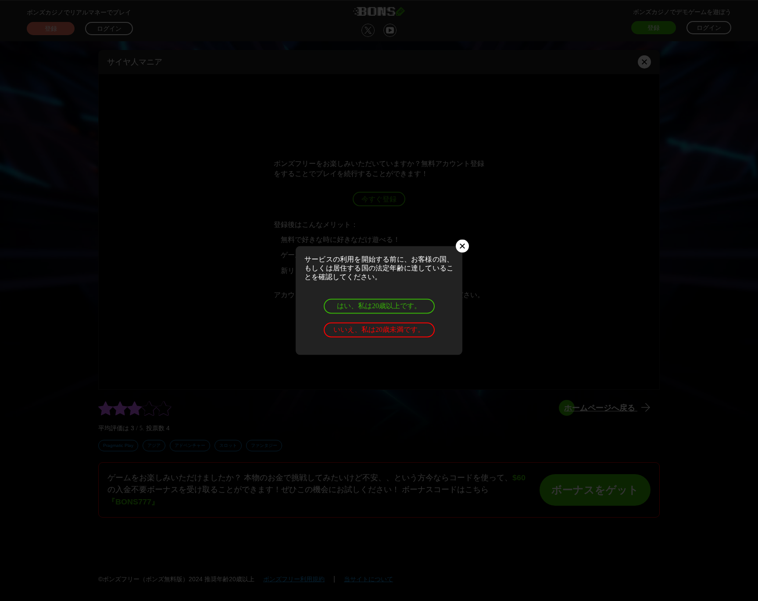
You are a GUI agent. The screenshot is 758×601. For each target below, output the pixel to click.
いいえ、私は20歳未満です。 (379, 329)
